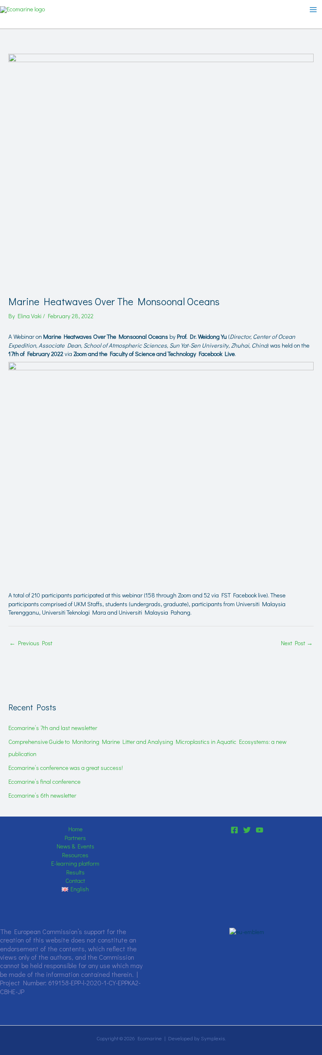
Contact (75, 881)
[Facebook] (234, 830)
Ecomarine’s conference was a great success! (65, 768)
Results (75, 872)
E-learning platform (75, 863)
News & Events (75, 846)
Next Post (297, 643)
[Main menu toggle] (313, 9)
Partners (75, 838)
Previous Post (30, 643)
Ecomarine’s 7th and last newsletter (52, 728)
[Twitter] (247, 830)
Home (75, 829)
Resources (75, 855)
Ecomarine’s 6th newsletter (42, 795)
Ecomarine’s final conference (44, 781)
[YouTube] (259, 830)
